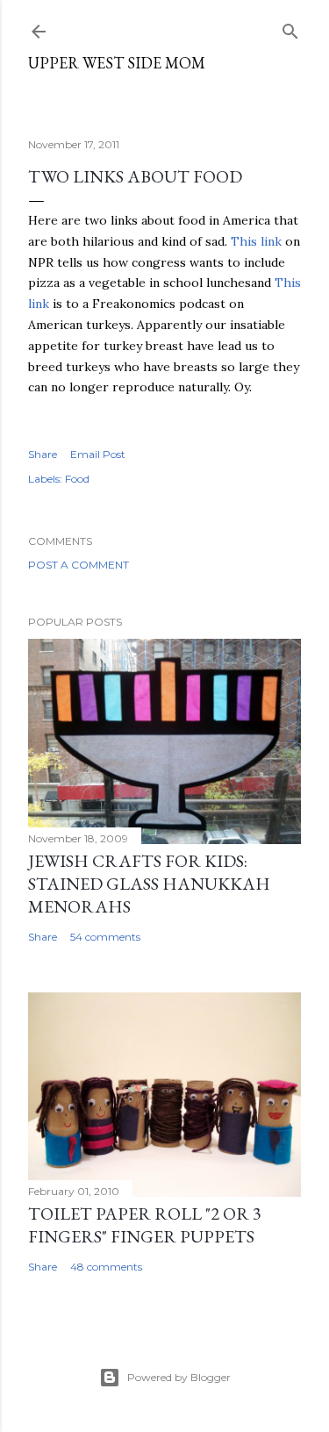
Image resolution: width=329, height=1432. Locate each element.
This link (256, 241)
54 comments (105, 936)
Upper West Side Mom (116, 63)
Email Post (97, 454)
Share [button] (42, 454)
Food (77, 478)
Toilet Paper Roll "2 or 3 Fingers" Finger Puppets (144, 1225)
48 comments (106, 1266)
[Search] (290, 28)
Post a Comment (78, 564)
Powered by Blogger (179, 1377)
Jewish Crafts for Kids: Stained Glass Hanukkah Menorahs (149, 883)
